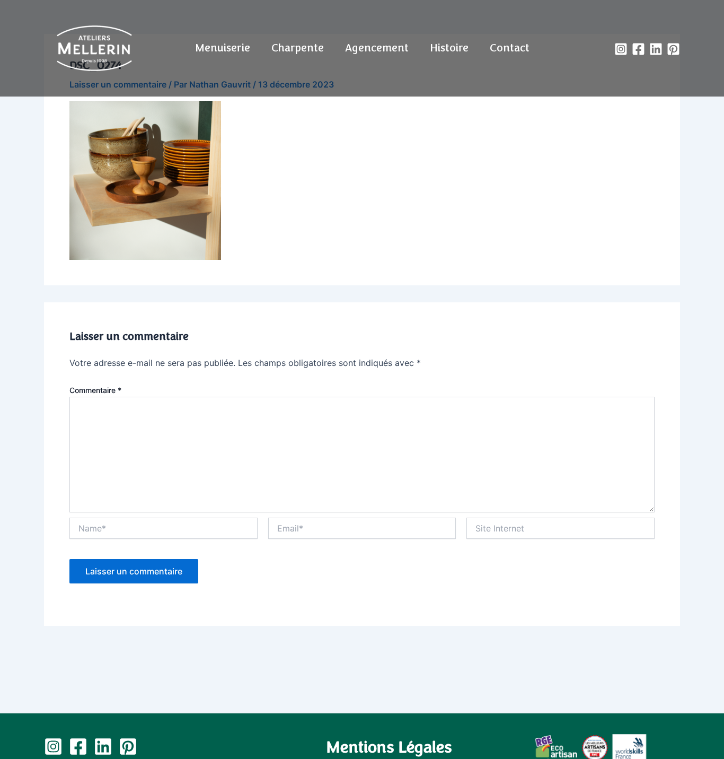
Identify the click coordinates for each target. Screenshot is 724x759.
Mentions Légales (389, 747)
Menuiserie (222, 48)
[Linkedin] (656, 49)
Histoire (449, 48)
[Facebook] (638, 49)
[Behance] (673, 49)
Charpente (297, 48)
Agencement (377, 48)
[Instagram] (621, 49)
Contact (509, 48)
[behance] (128, 746)
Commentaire (95, 390)
